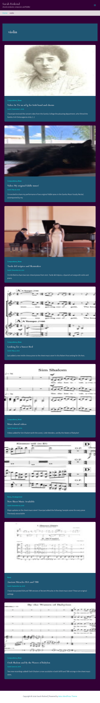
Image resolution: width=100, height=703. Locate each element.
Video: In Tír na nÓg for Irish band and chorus (30, 105)
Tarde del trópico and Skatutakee (24, 266)
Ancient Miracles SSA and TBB (23, 582)
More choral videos (16, 424)
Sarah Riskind (11, 4)
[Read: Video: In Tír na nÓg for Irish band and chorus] (50, 70)
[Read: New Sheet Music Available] (50, 467)
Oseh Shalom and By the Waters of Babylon (28, 662)
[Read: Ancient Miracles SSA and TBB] (50, 547)
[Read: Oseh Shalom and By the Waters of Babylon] (50, 628)
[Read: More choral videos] (50, 389)
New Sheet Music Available (21, 501)
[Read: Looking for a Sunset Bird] (50, 312)
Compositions (12, 100)
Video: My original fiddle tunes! (23, 185)
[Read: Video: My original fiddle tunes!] (50, 151)
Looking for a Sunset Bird (20, 346)
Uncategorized (17, 497)
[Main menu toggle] (95, 5)
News (20, 100)
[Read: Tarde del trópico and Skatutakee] (50, 231)
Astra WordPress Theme (67, 696)
